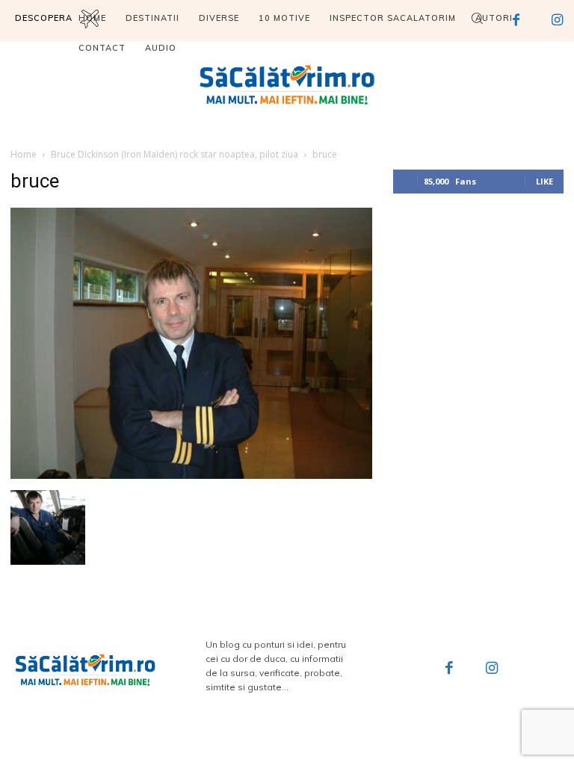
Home (23, 154)
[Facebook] (449, 669)
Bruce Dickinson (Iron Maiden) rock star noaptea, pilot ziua (174, 154)
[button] (476, 17)
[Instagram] (492, 669)
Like (544, 181)
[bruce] (191, 474)
